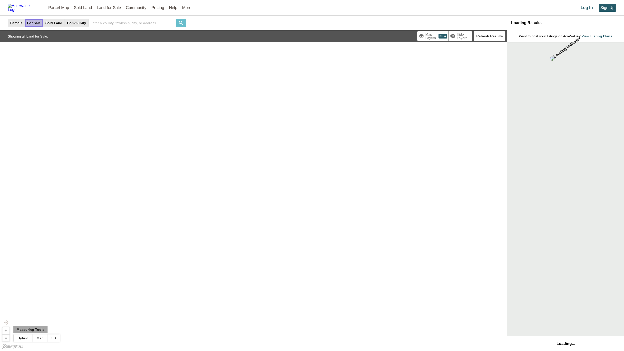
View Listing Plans (597, 36)
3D (53, 338)
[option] (16, 23)
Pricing (157, 7)
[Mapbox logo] (12, 347)
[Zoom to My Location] (6, 322)
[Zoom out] (6, 337)
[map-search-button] (181, 23)
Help (173, 7)
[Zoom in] (6, 330)
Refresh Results (489, 36)
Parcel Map (58, 7)
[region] (253, 190)
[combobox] (132, 23)
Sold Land (83, 7)
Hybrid (23, 338)
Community (136, 7)
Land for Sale (109, 7)
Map (40, 338)
